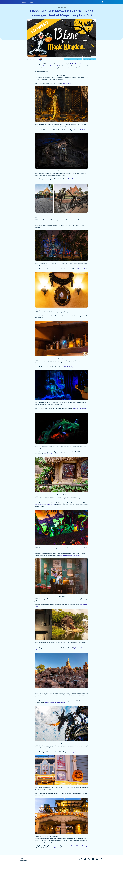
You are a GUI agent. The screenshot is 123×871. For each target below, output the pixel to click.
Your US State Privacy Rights (74, 866)
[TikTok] (80, 858)
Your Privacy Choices (63, 866)
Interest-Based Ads (99, 868)
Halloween (38, 2)
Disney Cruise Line (66, 2)
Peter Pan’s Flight (69, 367)
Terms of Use (50, 866)
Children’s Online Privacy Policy (85, 866)
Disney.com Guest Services (97, 866)
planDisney (85, 863)
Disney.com (100, 863)
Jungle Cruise (67, 83)
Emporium (75, 752)
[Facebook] (93, 858)
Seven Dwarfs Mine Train (50, 454)
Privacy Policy (56, 866)
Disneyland (56, 2)
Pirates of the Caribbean (81, 130)
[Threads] (101, 858)
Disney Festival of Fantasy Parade (55, 702)
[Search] (102, 2)
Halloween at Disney (52, 848)
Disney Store (90, 863)
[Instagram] (89, 858)
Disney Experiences (77, 863)
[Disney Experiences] (23, 859)
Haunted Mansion (73, 179)
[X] (97, 858)
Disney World (47, 2)
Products (75, 2)
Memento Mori (81, 269)
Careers (95, 863)
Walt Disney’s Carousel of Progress (69, 555)
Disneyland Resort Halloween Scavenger (76, 846)
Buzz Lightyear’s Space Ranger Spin (45, 505)
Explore (82, 2)
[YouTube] (84, 858)
